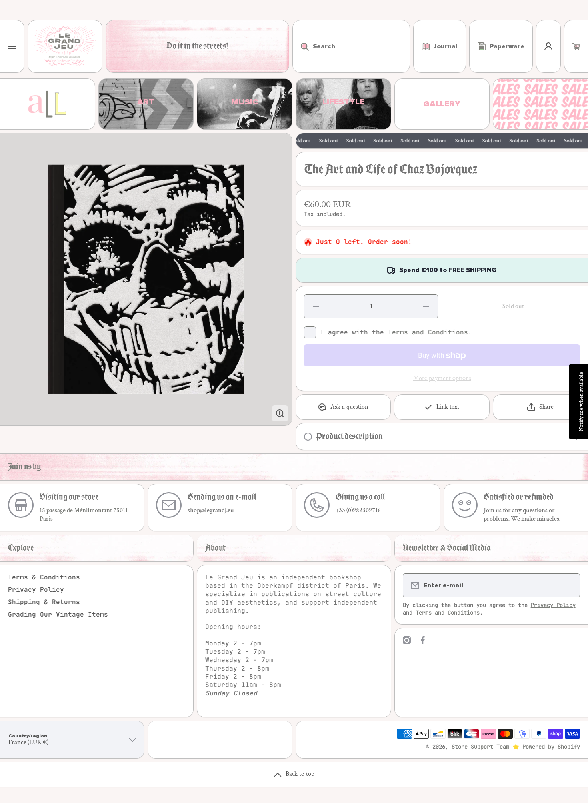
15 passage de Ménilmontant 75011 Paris (84, 514)
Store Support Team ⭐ (485, 746)
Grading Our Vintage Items (58, 614)
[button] (576, 46)
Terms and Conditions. (430, 332)
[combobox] (351, 46)
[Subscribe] (569, 585)
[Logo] (65, 46)
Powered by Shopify (551, 746)
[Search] (300, 46)
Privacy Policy (36, 589)
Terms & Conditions (44, 577)
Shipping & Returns (44, 602)
